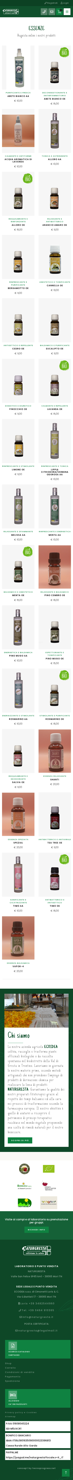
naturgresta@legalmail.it (38, 1330)
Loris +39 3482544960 (38, 1303)
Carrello (10, 1367)
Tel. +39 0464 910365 (38, 1310)
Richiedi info (36, 1229)
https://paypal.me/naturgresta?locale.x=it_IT (34, 1457)
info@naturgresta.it (38, 1317)
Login (65, 3)
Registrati (52, 3)
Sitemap (10, 1416)
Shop (8, 1363)
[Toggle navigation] (67, 11)
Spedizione (12, 1381)
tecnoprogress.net (44, 1468)
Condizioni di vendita (19, 1372)
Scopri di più (20, 1140)
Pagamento (13, 1376)
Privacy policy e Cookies (21, 1412)
